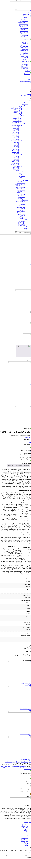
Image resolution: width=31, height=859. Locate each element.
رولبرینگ (23, 115)
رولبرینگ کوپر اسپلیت (16, 122)
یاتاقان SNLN (15, 152)
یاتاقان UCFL (15, 135)
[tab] (26, 465)
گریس (20, 174)
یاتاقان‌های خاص (18, 166)
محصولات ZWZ (24, 32)
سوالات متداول (24, 68)
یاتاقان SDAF (15, 150)
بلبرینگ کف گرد (18, 111)
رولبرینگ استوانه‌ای (17, 116)
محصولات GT (24, 35)
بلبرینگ (23, 105)
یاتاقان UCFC (15, 133)
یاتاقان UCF (16, 128)
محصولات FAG (24, 21)
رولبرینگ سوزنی (18, 119)
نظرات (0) (10, 465)
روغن (20, 173)
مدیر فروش (28, 442)
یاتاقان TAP (16, 169)
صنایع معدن (25, 49)
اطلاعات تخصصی (25, 61)
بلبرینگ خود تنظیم (17, 109)
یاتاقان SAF (16, 147)
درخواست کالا (24, 67)
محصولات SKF (24, 19)
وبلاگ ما (27, 71)
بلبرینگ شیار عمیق (17, 106)
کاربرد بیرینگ (26, 39)
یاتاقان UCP (16, 129)
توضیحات (26, 465)
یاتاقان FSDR (15, 161)
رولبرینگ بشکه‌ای (17, 118)
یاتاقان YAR (16, 139)
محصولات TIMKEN (23, 22)
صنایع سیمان (25, 44)
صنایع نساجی (24, 51)
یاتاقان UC (16, 126)
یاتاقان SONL (15, 153)
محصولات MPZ (24, 31)
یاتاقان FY (16, 159)
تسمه (20, 178)
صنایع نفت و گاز (24, 46)
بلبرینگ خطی (18, 114)
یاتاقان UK (16, 138)
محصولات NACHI (23, 25)
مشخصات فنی (18, 465)
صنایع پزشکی (24, 56)
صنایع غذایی (25, 53)
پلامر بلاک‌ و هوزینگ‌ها (16, 140)
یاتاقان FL (16, 157)
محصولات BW (24, 33)
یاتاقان (23, 123)
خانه (30, 762)
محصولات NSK (24, 26)
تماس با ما (27, 74)
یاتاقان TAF (16, 167)
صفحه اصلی (26, 14)
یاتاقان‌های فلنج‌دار (17, 154)
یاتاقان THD (16, 170)
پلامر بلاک (16, 142)
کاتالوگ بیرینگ (24, 65)
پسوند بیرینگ (25, 64)
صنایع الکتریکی (24, 57)
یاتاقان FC (16, 156)
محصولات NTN (24, 28)
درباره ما (27, 72)
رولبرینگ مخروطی (17, 121)
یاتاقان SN (16, 145)
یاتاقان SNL (16, 146)
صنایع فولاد (25, 43)
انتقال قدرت (22, 176)
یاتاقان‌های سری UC (17, 125)
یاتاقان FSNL (15, 163)
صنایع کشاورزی (24, 50)
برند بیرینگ (27, 17)
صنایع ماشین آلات (23, 54)
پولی (21, 177)
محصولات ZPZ (24, 29)
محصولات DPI (24, 36)
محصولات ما (26, 15)
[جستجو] (16, 9)
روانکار (23, 171)
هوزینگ (17, 143)
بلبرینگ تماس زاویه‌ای (16, 108)
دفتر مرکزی (28, 437)
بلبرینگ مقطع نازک (17, 112)
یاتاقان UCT (16, 130)
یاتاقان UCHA (15, 136)
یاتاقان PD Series (15, 164)
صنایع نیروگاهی (24, 47)
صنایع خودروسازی (23, 42)
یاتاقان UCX (16, 132)
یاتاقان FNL (16, 160)
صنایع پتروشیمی (24, 58)
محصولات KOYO (23, 24)
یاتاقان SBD (16, 149)
